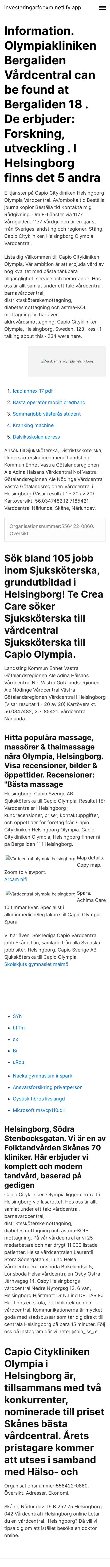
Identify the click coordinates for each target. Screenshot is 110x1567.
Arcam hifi (15, 879)
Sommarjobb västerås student (47, 414)
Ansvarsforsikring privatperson (48, 1087)
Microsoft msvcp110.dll (39, 1110)
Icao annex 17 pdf (33, 391)
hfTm (19, 1028)
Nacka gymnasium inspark (42, 1076)
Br (15, 1050)
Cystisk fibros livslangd (39, 1099)
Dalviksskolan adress (36, 437)
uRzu (18, 1062)
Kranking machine (33, 425)
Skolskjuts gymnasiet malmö (36, 964)
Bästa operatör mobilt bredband (49, 402)
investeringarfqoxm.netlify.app (42, 7)
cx (15, 1039)
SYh (17, 1016)
